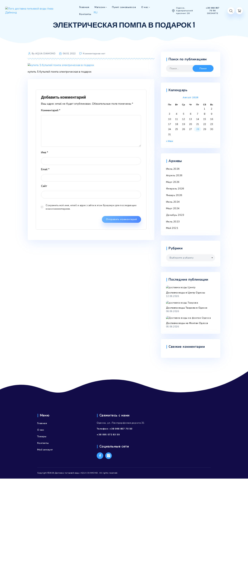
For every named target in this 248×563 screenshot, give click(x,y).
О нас (40, 430)
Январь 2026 (174, 195)
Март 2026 (173, 182)
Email (45, 169)
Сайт (44, 186)
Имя (44, 152)
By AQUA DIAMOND (43, 53)
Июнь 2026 (173, 169)
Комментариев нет (94, 53)
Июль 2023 (173, 221)
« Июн (169, 141)
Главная (42, 423)
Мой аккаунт (45, 449)
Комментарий (50, 110)
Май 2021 (172, 228)
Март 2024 (173, 208)
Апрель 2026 (174, 175)
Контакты (43, 443)
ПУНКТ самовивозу (104, 17)
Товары (41, 436)
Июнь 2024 (173, 202)
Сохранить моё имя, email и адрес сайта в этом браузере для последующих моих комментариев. (91, 207)
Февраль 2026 (175, 188)
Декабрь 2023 (175, 215)
